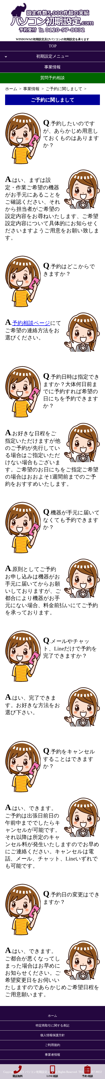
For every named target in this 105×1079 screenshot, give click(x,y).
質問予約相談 (52, 78)
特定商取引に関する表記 (52, 1025)
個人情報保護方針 (52, 1035)
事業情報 (52, 67)
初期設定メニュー (52, 56)
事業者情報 (52, 1054)
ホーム (52, 1016)
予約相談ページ (31, 323)
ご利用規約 (52, 1045)
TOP (53, 46)
